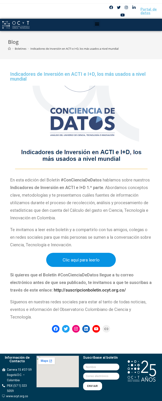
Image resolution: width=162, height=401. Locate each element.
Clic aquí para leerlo (81, 259)
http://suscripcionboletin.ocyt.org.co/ (90, 290)
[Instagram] (126, 7)
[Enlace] (106, 329)
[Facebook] (111, 7)
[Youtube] (122, 15)
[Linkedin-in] (134, 7)
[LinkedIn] (86, 329)
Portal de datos (148, 11)
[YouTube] (96, 329)
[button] (96, 23)
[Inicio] (9, 49)
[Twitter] (119, 7)
